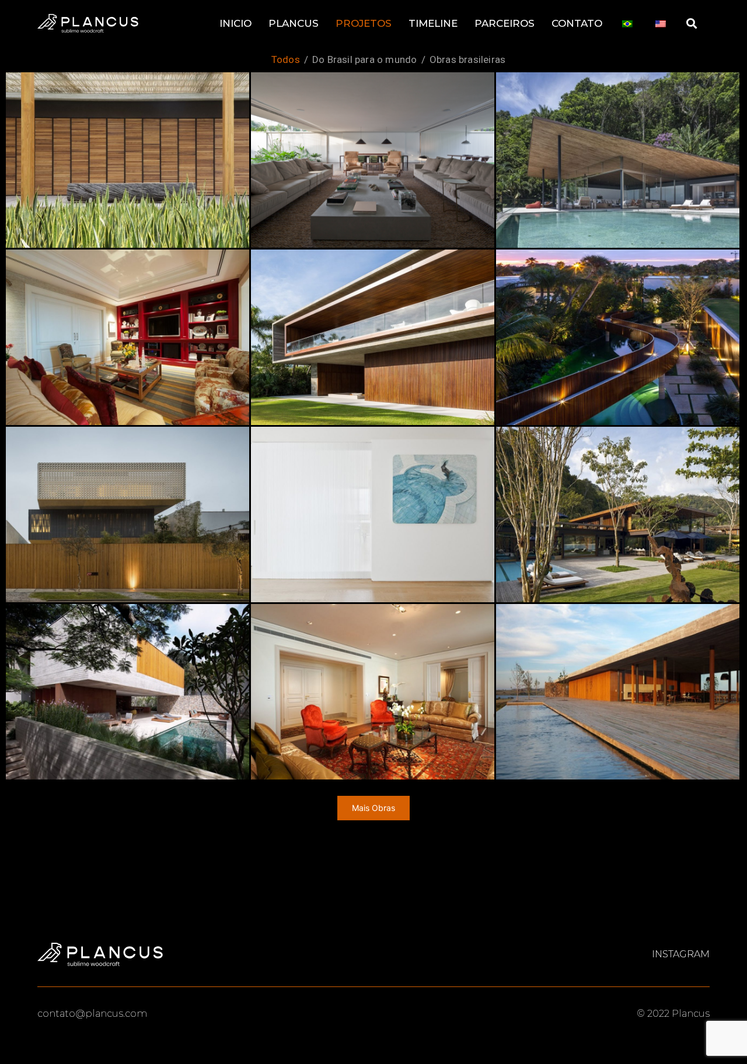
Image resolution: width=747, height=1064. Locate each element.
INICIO (235, 23)
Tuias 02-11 (127, 336)
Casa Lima (127, 514)
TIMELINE (433, 23)
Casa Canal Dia (372, 336)
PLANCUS (293, 23)
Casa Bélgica (373, 159)
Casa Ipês (128, 691)
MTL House (618, 514)
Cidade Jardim (372, 691)
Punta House (617, 691)
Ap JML (372, 514)
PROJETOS (364, 23)
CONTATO (576, 23)
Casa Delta (618, 159)
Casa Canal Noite (617, 336)
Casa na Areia (127, 159)
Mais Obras (373, 808)
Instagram (681, 954)
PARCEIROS (504, 23)
